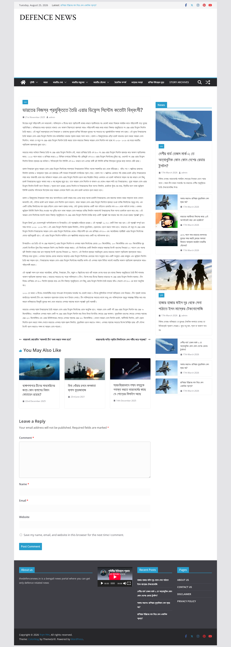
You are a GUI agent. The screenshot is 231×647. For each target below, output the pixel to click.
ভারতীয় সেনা (58, 82)
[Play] (102, 583)
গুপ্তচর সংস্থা (137, 82)
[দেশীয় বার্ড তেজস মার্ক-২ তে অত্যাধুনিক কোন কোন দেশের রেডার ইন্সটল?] (184, 126)
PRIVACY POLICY (186, 601)
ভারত (45, 82)
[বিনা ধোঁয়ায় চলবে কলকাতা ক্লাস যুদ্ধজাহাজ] (85, 360)
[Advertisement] (115, 52)
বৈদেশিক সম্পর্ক (120, 82)
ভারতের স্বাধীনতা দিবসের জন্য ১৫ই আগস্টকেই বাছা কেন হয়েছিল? (194, 218)
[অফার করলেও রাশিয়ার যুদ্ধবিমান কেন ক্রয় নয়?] (167, 203)
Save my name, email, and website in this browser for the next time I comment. (74, 535)
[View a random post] (208, 82)
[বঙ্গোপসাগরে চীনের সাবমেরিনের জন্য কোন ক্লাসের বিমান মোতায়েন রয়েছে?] (39, 360)
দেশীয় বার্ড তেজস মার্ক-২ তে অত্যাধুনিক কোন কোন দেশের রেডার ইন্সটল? (182, 159)
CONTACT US (184, 587)
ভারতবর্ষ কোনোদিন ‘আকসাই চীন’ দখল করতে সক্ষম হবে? (47, 339)
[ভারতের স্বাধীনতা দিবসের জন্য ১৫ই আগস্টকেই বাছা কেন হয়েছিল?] (167, 221)
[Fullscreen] (129, 583)
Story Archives (179, 82)
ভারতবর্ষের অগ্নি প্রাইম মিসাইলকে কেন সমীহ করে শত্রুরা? (121, 339)
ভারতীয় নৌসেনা (100, 82)
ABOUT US (183, 579)
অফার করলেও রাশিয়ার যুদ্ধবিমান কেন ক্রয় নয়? (194, 200)
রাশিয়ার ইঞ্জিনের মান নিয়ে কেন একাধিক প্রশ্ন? (78, 5)
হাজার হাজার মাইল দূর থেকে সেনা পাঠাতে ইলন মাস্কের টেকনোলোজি (181, 305)
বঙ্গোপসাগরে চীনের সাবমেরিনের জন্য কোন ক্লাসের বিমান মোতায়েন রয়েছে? (38, 390)
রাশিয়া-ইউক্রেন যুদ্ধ (156, 82)
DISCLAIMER (184, 594)
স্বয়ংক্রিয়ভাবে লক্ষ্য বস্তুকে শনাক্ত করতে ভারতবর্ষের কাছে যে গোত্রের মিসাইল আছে (129, 389)
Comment (26, 438)
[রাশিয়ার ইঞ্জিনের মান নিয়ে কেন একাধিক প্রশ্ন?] (167, 387)
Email (23, 500)
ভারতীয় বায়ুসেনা (78, 82)
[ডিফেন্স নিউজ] (23, 82)
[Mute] (124, 583)
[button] (36, 82)
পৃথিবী (32, 82)
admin (52, 117)
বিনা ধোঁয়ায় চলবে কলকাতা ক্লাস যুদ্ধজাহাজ (82, 387)
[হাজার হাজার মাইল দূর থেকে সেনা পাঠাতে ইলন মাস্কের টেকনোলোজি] (184, 275)
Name (24, 484)
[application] (115, 577)
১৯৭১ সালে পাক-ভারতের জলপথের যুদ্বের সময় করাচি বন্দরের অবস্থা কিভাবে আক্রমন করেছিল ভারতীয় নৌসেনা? (193, 240)
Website (24, 517)
